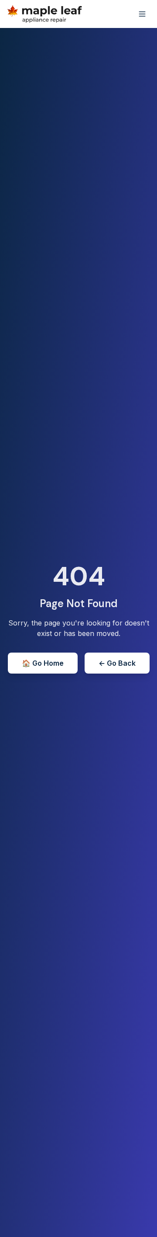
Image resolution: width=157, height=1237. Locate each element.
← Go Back (117, 663)
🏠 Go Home (43, 663)
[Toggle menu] (142, 14)
